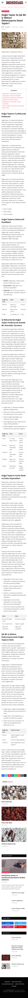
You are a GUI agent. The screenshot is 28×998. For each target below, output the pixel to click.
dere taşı (23, 991)
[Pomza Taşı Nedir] (14, 814)
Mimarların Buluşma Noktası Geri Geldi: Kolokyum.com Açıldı (17, 947)
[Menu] (3, 2)
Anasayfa (7, 981)
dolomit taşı (17, 991)
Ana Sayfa (4, 7)
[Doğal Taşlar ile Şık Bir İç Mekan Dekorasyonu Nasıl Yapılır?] (14, 40)
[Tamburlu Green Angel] (6, 895)
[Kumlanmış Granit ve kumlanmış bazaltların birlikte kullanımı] (14, 866)
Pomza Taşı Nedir (7, 823)
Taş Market (7, 27)
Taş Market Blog (10, 990)
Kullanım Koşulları (8, 984)
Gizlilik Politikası (16, 981)
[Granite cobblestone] (6, 903)
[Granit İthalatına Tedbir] (6, 910)
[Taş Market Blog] (14, 2)
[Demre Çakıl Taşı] (14, 793)
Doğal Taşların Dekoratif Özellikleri (11, 95)
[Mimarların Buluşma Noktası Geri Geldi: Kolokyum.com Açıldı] (6, 948)
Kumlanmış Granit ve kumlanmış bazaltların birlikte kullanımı (13, 877)
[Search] (25, 2)
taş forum (5, 991)
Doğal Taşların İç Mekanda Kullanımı (12, 93)
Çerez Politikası (19, 984)
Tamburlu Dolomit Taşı (9, 844)
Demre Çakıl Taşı (7, 802)
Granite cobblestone (17, 900)
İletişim (14, 986)
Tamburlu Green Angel (18, 892)
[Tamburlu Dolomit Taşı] (14, 835)
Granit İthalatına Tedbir (18, 908)
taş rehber (11, 991)
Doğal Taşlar (10, 7)
